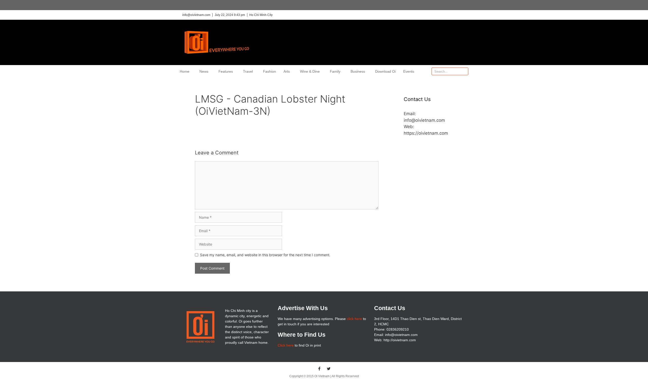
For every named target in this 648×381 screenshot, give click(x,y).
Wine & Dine (310, 71)
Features (225, 71)
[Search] (464, 71)
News (203, 71)
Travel (248, 71)
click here (354, 319)
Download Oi (385, 71)
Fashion (269, 71)
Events (408, 71)
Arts (287, 71)
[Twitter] (329, 369)
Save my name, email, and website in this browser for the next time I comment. (265, 255)
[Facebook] (319, 369)
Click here (286, 345)
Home (184, 71)
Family (335, 71)
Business (358, 71)
